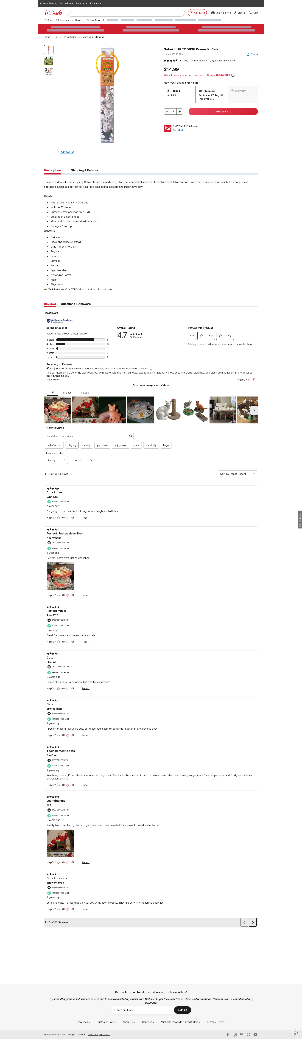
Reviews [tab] (50, 303)
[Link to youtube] (255, 1034)
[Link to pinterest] (241, 1034)
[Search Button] (71, 12)
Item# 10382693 (173, 54)
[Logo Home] (53, 13)
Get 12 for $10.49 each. (186, 126)
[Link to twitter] (248, 1034)
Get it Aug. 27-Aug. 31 (211, 95)
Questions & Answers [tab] (76, 303)
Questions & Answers (223, 60)
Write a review (199, 60)
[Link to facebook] (227, 1034)
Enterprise (81, 3)
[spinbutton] (173, 111)
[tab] (52, 170)
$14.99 (171, 69)
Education (95, 3)
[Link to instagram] (234, 1034)
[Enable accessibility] (295, 1032)
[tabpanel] (151, 233)
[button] (242, 12)
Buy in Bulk (178, 130)
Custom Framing (48, 3)
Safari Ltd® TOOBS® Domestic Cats (191, 49)
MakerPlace (66, 3)
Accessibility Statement (99, 1034)
